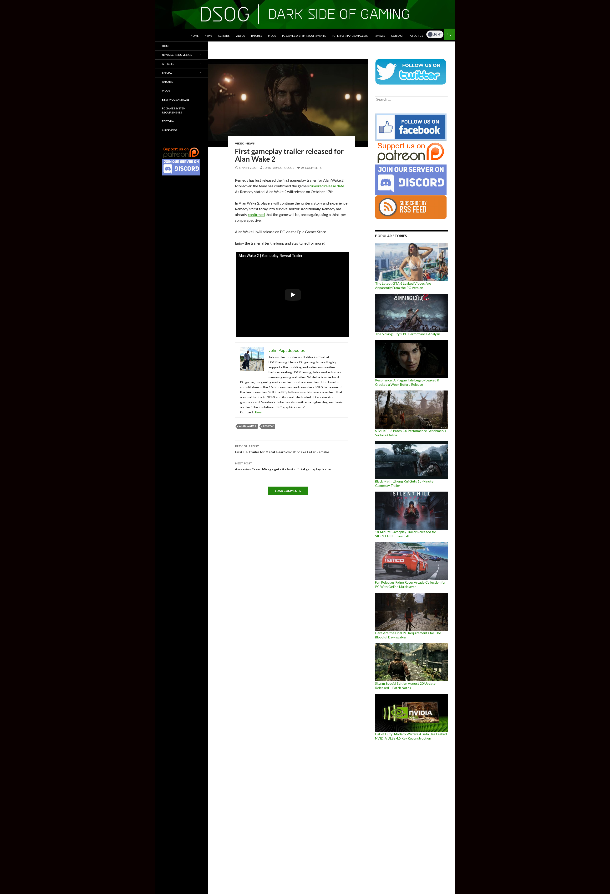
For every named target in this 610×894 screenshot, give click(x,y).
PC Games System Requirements (304, 35)
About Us (416, 35)
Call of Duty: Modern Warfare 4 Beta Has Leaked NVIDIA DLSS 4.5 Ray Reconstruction (411, 736)
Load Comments (288, 491)
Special (167, 72)
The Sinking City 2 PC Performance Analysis (408, 334)
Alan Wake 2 (247, 426)
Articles (168, 63)
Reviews (379, 35)
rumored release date (327, 186)
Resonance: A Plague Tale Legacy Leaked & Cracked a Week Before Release (407, 382)
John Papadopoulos (278, 168)
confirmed (256, 214)
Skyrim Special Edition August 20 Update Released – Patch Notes (405, 685)
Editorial (168, 121)
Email (259, 412)
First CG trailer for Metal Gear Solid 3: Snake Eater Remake (282, 449)
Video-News (244, 143)
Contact (397, 35)
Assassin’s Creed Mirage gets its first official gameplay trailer (283, 466)
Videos (240, 35)
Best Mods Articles (175, 99)
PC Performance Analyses (350, 35)
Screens (223, 35)
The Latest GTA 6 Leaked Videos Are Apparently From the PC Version (403, 285)
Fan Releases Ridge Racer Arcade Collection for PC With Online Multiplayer (410, 584)
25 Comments (311, 168)
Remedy (268, 426)
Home (194, 35)
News (208, 35)
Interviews (169, 130)
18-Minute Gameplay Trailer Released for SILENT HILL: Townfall (405, 534)
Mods (272, 35)
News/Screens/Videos (177, 54)
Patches (256, 35)
